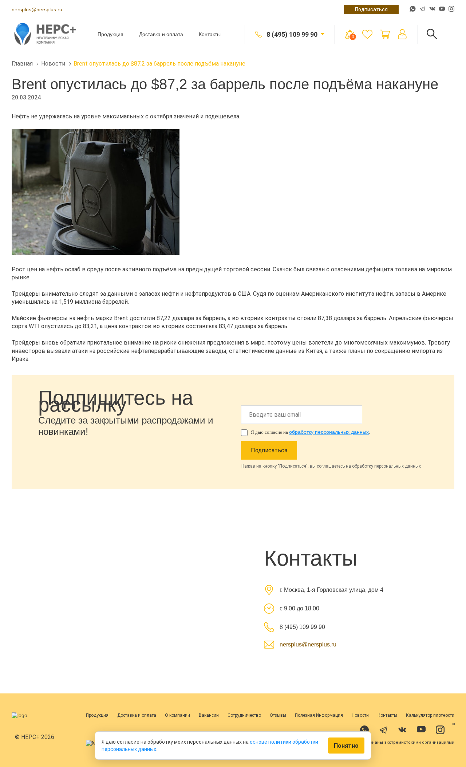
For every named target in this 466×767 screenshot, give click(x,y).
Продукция (110, 34)
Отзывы (278, 715)
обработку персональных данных (329, 432)
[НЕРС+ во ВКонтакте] (432, 9)
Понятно (346, 745)
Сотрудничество (244, 715)
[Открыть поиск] (431, 34)
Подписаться (371, 9)
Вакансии (209, 715)
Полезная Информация (319, 715)
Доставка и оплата (161, 34)
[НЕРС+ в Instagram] (451, 9)
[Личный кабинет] (402, 34)
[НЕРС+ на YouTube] (442, 10)
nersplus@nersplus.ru (37, 9)
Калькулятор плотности (430, 715)
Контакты (210, 34)
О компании (177, 715)
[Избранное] (367, 34)
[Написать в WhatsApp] (413, 9)
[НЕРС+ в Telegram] (422, 9)
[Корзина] (385, 34)
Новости (53, 63)
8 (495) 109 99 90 (291, 34)
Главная (22, 63)
